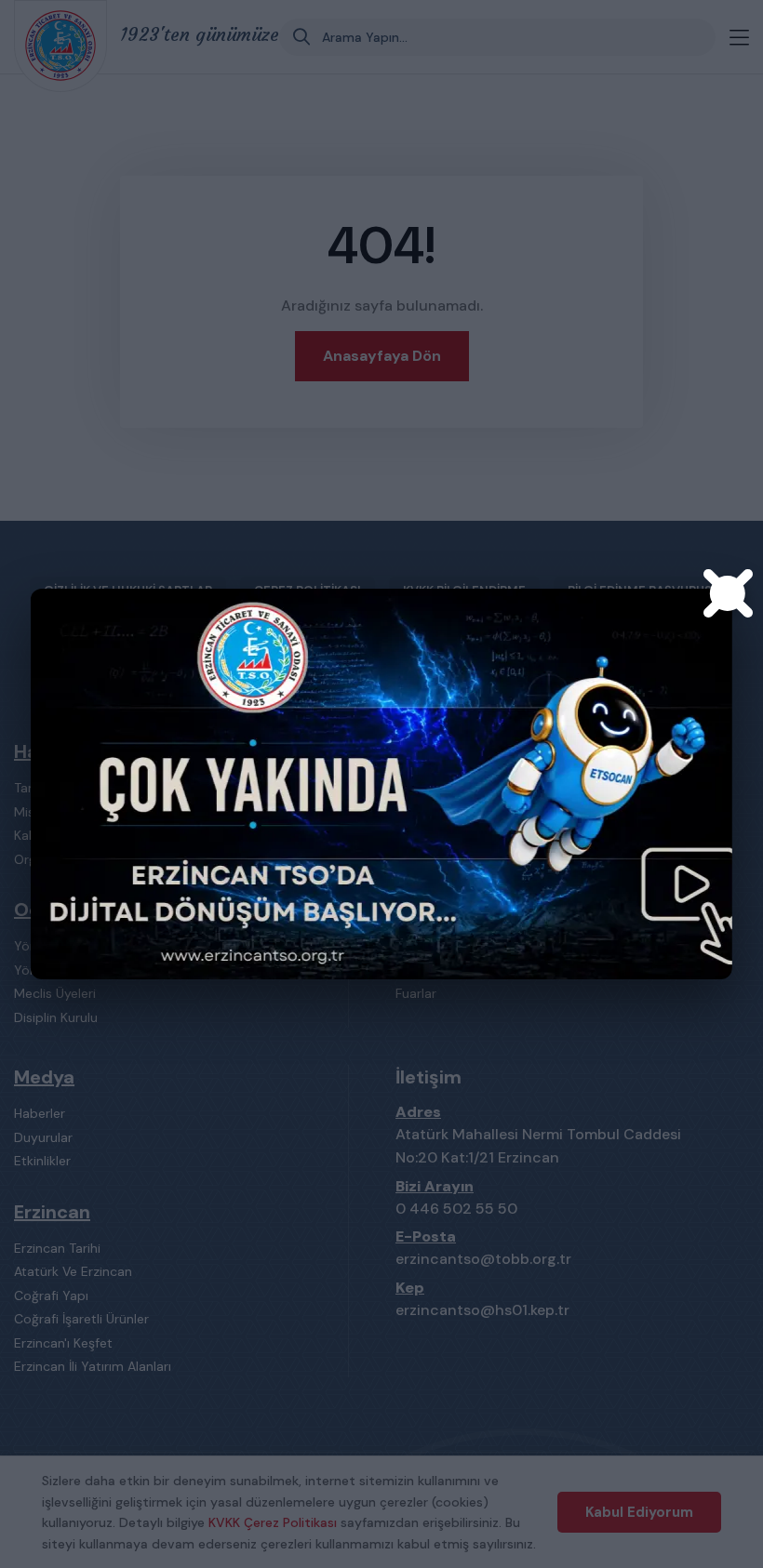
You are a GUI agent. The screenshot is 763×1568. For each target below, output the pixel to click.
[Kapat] (727, 593)
